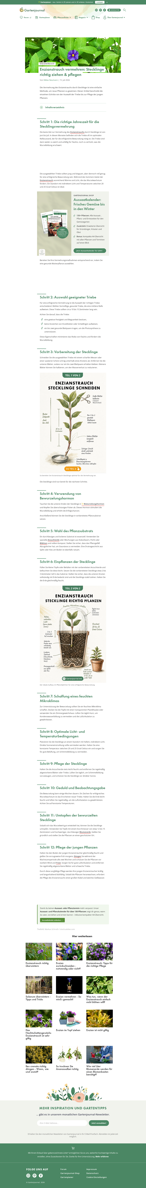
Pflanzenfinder (63, 17)
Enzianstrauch (46, 180)
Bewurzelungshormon (94, 504)
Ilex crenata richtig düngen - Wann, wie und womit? (37, 1068)
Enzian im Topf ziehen (68, 1030)
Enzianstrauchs (77, 132)
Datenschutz (92, 1173)
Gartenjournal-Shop (70, 1173)
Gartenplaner (44, 17)
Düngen (77, 856)
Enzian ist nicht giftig (97, 1030)
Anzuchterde (53, 540)
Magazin (82, 17)
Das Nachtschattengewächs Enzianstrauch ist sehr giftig (38, 1034)
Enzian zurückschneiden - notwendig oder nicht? (68, 965)
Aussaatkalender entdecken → (52, 920)
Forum (26, 17)
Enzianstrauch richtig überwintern (37, 964)
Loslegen (99, 2)
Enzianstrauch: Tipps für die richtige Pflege (99, 964)
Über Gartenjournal (115, 17)
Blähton (43, 543)
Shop (98, 17)
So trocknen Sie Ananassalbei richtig (67, 1067)
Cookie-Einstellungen (96, 1177)
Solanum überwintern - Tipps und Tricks (38, 998)
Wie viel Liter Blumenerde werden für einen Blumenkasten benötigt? (99, 1070)
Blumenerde (85, 832)
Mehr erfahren (102, 1156)
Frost (58, 863)
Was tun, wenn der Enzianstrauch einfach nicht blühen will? (98, 999)
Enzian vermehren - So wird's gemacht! (68, 998)
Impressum (91, 1169)
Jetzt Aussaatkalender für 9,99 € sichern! (89, 251)
